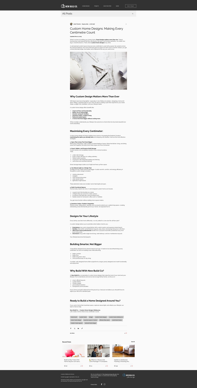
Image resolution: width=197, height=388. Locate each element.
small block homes (117, 320)
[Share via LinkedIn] (78, 328)
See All (133, 341)
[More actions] (126, 24)
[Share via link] (82, 328)
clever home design (76, 320)
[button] (86, 6)
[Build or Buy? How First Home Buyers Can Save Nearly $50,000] (73, 351)
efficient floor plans (105, 320)
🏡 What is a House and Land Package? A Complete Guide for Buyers (98, 360)
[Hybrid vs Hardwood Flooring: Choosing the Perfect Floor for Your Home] (123, 351)
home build (74, 317)
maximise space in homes (90, 320)
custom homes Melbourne (116, 317)
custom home (83, 317)
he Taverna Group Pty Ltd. (110, 374)
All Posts (67, 13)
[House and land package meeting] (98, 351)
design (91, 317)
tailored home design (90, 323)
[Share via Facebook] (70, 328)
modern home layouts (76, 323)
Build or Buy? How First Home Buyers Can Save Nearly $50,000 (72, 360)
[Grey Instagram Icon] (104, 384)
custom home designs (101, 317)
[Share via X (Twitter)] (74, 328)
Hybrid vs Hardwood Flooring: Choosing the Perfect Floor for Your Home (123, 360)
